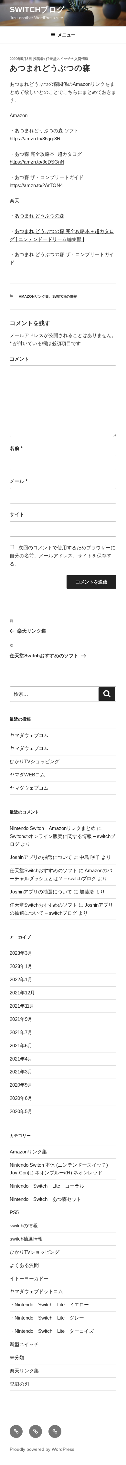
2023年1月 (21, 966)
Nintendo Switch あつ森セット (45, 1199)
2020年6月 (21, 1098)
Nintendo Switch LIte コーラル (47, 1186)
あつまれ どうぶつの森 (39, 215)
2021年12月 (22, 992)
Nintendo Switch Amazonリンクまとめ (53, 828)
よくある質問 (24, 1265)
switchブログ (37, 9)
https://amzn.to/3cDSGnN (37, 161)
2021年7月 (21, 1032)
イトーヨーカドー (29, 1278)
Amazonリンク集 (34, 296)
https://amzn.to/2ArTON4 (36, 185)
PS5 (14, 1212)
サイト (17, 514)
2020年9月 (21, 1085)
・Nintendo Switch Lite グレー (47, 1317)
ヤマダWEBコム (27, 774)
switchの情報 (64, 296)
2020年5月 (21, 1111)
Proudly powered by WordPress (42, 1449)
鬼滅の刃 (19, 1384)
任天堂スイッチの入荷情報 (67, 59)
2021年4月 (21, 1058)
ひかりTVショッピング (34, 761)
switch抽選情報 (26, 1238)
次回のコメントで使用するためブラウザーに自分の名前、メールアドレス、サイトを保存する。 (62, 555)
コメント (19, 359)
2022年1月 (21, 979)
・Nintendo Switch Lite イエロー (49, 1304)
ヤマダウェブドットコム (36, 1291)
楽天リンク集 (24, 1370)
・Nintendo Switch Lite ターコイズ (52, 1331)
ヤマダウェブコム (29, 735)
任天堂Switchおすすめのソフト (43, 870)
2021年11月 (22, 1006)
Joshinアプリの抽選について (41, 857)
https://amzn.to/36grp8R (35, 138)
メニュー (67, 34)
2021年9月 (21, 1019)
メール (18, 481)
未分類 (17, 1357)
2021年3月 (21, 1071)
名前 (16, 448)
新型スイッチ (24, 1344)
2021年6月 (21, 1045)
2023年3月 (21, 953)
